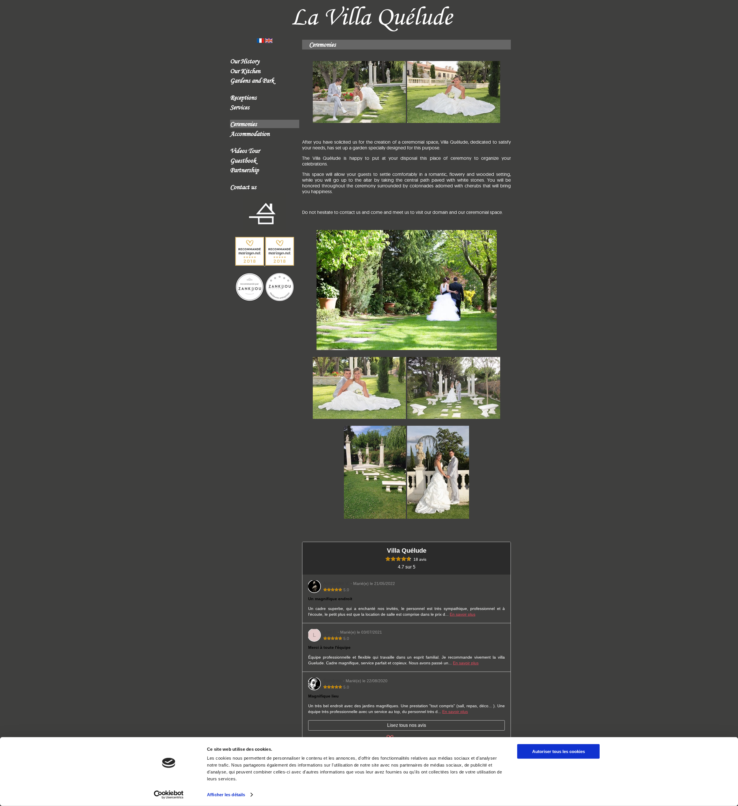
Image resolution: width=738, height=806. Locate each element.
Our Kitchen (245, 71)
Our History (244, 61)
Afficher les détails (226, 794)
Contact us (243, 187)
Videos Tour (245, 151)
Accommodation (250, 134)
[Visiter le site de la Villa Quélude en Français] (260, 41)
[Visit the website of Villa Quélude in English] (268, 41)
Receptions (243, 97)
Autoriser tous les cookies (558, 751)
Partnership (244, 170)
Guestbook (243, 160)
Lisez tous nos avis (406, 725)
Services (239, 107)
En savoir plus (462, 614)
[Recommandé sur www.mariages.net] (264, 264)
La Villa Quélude (371, 16)
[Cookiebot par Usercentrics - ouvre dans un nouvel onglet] (169, 794)
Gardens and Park (252, 80)
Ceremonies (243, 124)
